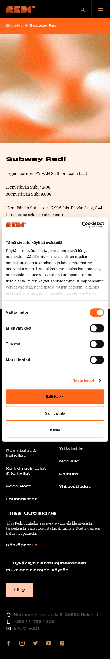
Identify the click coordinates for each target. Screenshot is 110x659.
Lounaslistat (21, 498)
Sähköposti (21, 545)
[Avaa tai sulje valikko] (101, 9)
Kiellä (55, 430)
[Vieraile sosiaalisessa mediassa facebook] (8, 643)
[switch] (97, 328)
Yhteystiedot (75, 486)
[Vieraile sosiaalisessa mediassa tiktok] (61, 643)
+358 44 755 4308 (34, 621)
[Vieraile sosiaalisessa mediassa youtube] (48, 643)
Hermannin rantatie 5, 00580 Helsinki (56, 614)
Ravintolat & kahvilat (21, 453)
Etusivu (14, 25)
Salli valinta (55, 413)
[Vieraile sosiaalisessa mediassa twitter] (35, 643)
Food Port (18, 486)
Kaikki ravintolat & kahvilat (26, 470)
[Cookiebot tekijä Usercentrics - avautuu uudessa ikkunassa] (81, 224)
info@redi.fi (26, 628)
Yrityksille (71, 448)
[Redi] (20, 9)
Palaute (68, 473)
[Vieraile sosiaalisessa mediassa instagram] (22, 643)
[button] (82, 9)
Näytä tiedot (83, 380)
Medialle (69, 461)
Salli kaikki (55, 396)
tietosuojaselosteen (61, 563)
